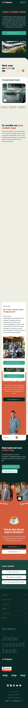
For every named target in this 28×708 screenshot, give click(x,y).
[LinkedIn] (8, 685)
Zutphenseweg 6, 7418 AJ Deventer (15, 582)
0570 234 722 (15, 572)
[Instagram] (11, 685)
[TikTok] (20, 685)
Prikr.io (21, 701)
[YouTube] (17, 685)
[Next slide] (23, 70)
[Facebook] (14, 685)
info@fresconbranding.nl (15, 577)
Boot (10, 701)
